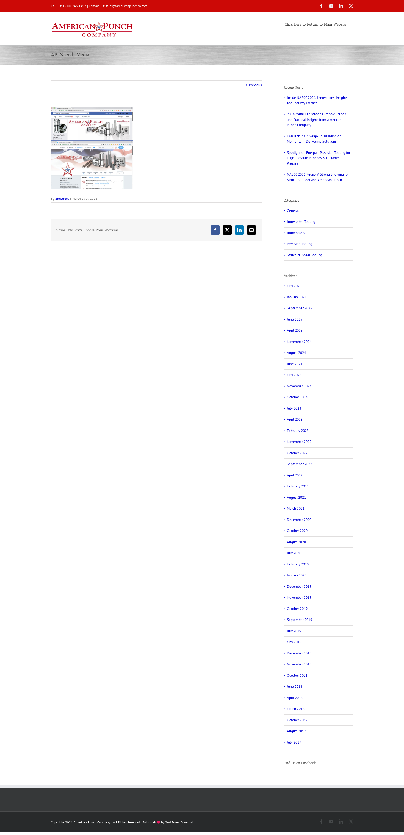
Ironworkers (296, 233)
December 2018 (299, 653)
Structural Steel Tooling (304, 255)
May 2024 (294, 375)
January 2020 (296, 575)
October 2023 (297, 397)
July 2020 (294, 553)
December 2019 (299, 586)
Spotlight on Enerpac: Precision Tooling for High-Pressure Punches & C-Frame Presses (318, 158)
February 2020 (298, 564)
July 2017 (294, 742)
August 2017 (296, 731)
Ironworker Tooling (301, 221)
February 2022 (298, 486)
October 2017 (297, 720)
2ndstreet (62, 198)
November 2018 (299, 664)
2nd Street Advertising (180, 822)
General (293, 210)
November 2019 (299, 597)
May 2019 (294, 642)
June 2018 (294, 686)
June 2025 (294, 319)
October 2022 (297, 453)
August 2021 (296, 497)
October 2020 (297, 530)
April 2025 (295, 330)
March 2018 (296, 708)
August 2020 (296, 542)
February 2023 (298, 430)
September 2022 (299, 464)
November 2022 (299, 441)
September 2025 (299, 308)
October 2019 (297, 608)
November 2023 (299, 386)
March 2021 (296, 508)
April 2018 (295, 697)
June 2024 (294, 364)
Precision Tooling (299, 244)
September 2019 (299, 619)
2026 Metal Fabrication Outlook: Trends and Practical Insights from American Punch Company (316, 119)
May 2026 (294, 286)
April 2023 (295, 419)
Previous (255, 85)
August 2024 (296, 352)
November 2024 (299, 341)
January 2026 (296, 297)
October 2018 (297, 675)
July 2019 (294, 631)
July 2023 (294, 408)
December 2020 (299, 519)
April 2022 (295, 475)
